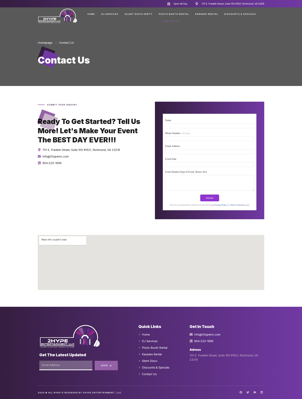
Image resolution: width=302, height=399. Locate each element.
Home (91, 14)
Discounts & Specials (240, 14)
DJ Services (109, 14)
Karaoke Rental (206, 14)
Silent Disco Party (138, 14)
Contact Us (171, 21)
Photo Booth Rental (174, 14)
